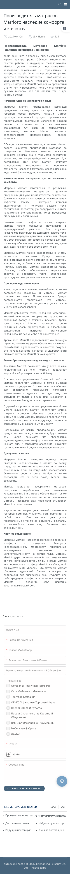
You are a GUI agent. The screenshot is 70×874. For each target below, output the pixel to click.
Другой (15, 733)
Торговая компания (23, 696)
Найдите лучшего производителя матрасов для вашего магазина (53, 823)
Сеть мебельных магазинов (28, 691)
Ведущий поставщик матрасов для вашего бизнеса (19, 830)
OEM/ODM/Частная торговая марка (33, 702)
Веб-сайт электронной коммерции (32, 722)
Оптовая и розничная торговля (30, 685)
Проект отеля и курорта (26, 707)
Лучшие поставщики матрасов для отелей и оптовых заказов (53, 830)
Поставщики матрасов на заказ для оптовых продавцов (53, 815)
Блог (63, 807)
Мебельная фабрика (23, 728)
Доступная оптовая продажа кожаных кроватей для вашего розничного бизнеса (19, 823)
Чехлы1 (53, 807)
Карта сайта (38, 867)
